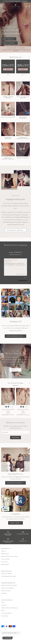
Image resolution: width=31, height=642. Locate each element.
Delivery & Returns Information (9, 608)
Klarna (3, 610)
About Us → (15, 370)
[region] (15, 267)
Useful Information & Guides (8, 576)
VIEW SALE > (25, 1)
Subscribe (15, 437)
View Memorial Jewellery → (16, 230)
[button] (2, 267)
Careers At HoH (5, 559)
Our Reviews (4, 562)
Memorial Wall (5, 564)
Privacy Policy (4, 616)
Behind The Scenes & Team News (9, 556)
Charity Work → (15, 523)
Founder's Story (5, 553)
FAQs (2, 602)
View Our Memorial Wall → (15, 336)
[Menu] (1, 6)
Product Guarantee (6, 590)
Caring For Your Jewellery (7, 588)
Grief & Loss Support (6, 573)
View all (15, 385)
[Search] (5, 6)
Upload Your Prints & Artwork (9, 585)
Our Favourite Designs (15, 383)
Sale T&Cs (3, 593)
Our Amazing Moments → (15, 483)
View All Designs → (9, 43)
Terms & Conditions (6, 613)
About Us (3, 551)
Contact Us (4, 605)
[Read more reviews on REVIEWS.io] (23, 281)
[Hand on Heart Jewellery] (15, 6)
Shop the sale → (8, 39)
